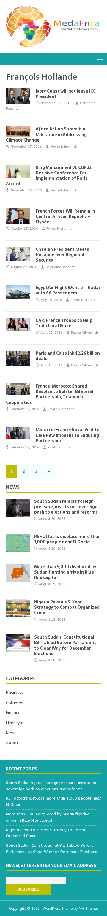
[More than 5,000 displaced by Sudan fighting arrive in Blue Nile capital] (18, 578)
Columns (14, 703)
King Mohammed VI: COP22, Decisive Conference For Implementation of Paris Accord (49, 175)
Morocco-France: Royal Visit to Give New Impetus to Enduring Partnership (68, 435)
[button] (99, 59)
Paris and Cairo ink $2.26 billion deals (68, 356)
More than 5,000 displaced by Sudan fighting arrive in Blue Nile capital (65, 572)
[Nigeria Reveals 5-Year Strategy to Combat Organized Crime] (18, 613)
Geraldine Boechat (60, 267)
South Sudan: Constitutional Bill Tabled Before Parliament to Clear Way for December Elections (65, 645)
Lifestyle (14, 723)
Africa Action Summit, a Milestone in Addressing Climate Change (46, 134)
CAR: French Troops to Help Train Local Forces (64, 323)
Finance (13, 712)
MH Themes (88, 908)
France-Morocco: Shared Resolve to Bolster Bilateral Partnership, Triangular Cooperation (49, 394)
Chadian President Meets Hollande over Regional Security (62, 254)
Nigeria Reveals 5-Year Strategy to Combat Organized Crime (67, 607)
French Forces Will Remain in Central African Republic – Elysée (65, 216)
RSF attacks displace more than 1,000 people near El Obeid (67, 539)
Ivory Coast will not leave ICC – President (67, 94)
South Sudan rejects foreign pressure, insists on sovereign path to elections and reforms (66, 506)
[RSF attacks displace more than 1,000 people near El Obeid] (18, 548)
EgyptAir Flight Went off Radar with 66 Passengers (68, 290)
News (13, 487)
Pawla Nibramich (63, 147)
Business (14, 692)
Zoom (12, 742)
